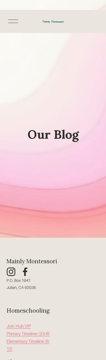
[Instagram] (11, 271)
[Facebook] (25, 271)
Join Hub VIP (19, 326)
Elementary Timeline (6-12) (28, 345)
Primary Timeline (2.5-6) (28, 334)
